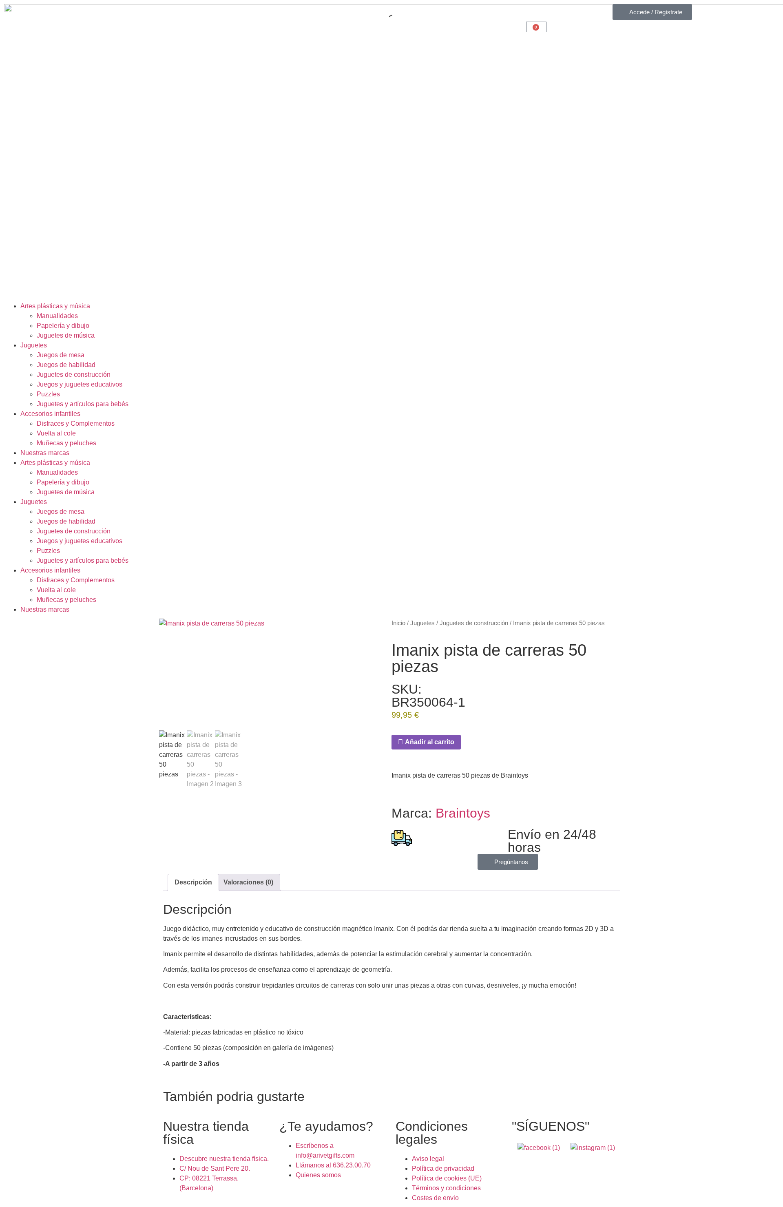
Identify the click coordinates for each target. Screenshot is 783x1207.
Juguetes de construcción (74, 374)
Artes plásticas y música (55, 306)
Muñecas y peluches (66, 443)
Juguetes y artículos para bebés (82, 403)
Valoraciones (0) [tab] (248, 882)
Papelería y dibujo (63, 325)
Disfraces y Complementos (76, 423)
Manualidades (57, 315)
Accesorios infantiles (50, 413)
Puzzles (48, 394)
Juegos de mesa (60, 354)
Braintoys (463, 813)
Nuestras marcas (44, 452)
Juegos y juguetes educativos (79, 384)
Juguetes (33, 345)
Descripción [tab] (193, 882)
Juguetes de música (66, 335)
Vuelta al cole (56, 433)
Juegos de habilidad (66, 364)
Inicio (398, 623)
